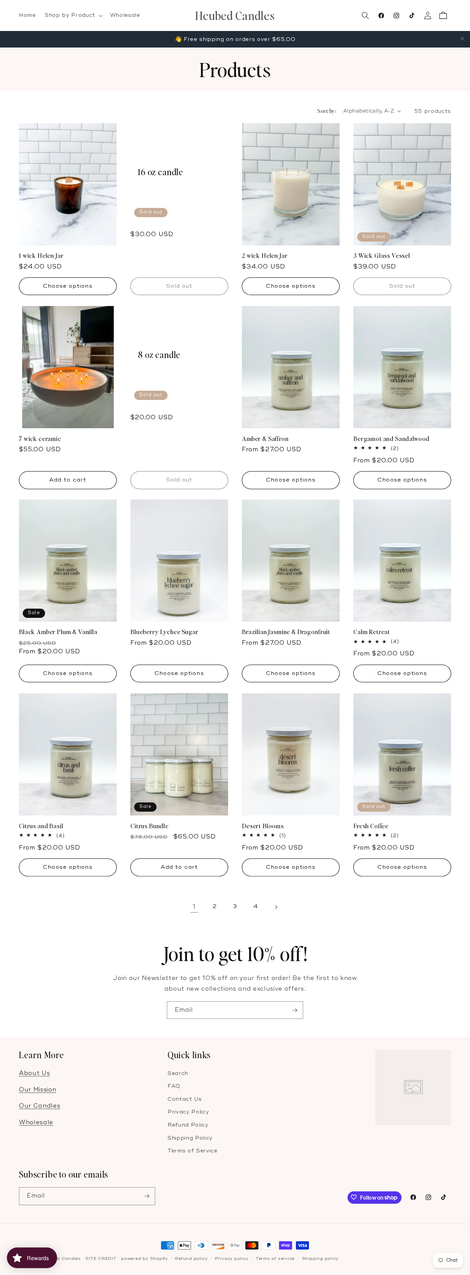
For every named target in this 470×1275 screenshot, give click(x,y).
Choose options (67, 286)
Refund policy (191, 1258)
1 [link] (194, 906)
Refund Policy (188, 1124)
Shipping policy (320, 1258)
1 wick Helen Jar (41, 256)
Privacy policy (231, 1258)
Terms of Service (192, 1151)
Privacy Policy (188, 1112)
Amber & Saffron (265, 438)
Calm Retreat (371, 632)
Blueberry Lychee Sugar (164, 632)
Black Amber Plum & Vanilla (58, 632)
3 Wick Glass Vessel (381, 256)
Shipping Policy (190, 1138)
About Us (34, 1072)
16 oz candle (160, 172)
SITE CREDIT (100, 1258)
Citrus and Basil (41, 825)
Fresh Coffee (370, 825)
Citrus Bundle (149, 825)
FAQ (174, 1086)
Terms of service (275, 1258)
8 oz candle (159, 354)
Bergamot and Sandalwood (391, 438)
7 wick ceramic (40, 438)
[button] (73, 15)
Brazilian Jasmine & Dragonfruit (286, 632)
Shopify (159, 1258)
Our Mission (37, 1089)
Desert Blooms (263, 825)
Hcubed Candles (61, 1258)
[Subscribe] (294, 1010)
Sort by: (326, 110)
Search (178, 1073)
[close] (462, 38)
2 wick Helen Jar (264, 256)
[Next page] (276, 907)
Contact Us (185, 1099)
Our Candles (39, 1105)
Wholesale (36, 1122)
